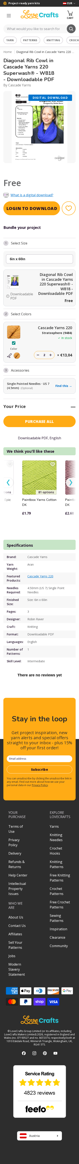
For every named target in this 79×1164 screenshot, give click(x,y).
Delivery (14, 853)
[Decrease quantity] (38, 355)
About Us (15, 917)
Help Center (17, 875)
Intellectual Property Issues (17, 888)
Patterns (30, 40)
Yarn (10, 40)
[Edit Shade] (13, 355)
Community (59, 946)
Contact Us (17, 925)
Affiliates (15, 934)
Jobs (11, 956)
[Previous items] (8, 482)
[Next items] (71, 482)
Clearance (57, 937)
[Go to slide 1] (36, 168)
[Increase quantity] (50, 355)
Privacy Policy (40, 785)
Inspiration (58, 929)
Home (7, 52)
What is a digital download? (32, 195)
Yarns (54, 826)
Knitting (53, 40)
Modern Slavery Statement (16, 969)
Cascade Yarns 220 (40, 576)
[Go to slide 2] (42, 168)
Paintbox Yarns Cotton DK (39, 502)
